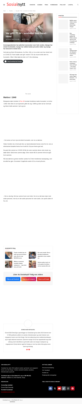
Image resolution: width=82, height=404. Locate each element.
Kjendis (39, 4)
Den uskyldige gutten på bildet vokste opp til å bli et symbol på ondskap (73, 38)
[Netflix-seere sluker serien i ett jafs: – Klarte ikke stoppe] (63, 24)
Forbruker (53, 4)
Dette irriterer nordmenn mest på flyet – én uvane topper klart (73, 65)
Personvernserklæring (48, 367)
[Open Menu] (4, 4)
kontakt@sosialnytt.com (8, 392)
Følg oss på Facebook (13, 279)
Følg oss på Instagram (29, 279)
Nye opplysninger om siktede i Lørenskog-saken (73, 52)
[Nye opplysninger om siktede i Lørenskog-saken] (63, 53)
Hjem (4, 10)
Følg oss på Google (43, 279)
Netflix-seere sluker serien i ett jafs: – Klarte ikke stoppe (73, 23)
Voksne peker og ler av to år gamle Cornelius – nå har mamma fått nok (44, 264)
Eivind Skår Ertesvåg (13, 39)
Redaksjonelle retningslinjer (49, 375)
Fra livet (63, 4)
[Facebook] (51, 388)
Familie (11, 10)
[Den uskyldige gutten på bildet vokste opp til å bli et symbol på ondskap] (63, 37)
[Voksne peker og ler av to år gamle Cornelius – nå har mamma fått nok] (32, 264)
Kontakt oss (45, 372)
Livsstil (70, 4)
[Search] (78, 4)
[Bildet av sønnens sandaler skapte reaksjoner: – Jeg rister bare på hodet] (8, 264)
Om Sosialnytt (5, 364)
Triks (46, 4)
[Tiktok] (64, 388)
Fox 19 (22, 101)
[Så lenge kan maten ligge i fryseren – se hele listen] (63, 78)
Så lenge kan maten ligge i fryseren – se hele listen (73, 77)
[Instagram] (68, 388)
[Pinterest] (73, 388)
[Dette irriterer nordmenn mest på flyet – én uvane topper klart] (63, 66)
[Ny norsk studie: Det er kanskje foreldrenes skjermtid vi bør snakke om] (32, 255)
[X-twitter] (55, 388)
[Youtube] (59, 388)
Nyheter (32, 4)
